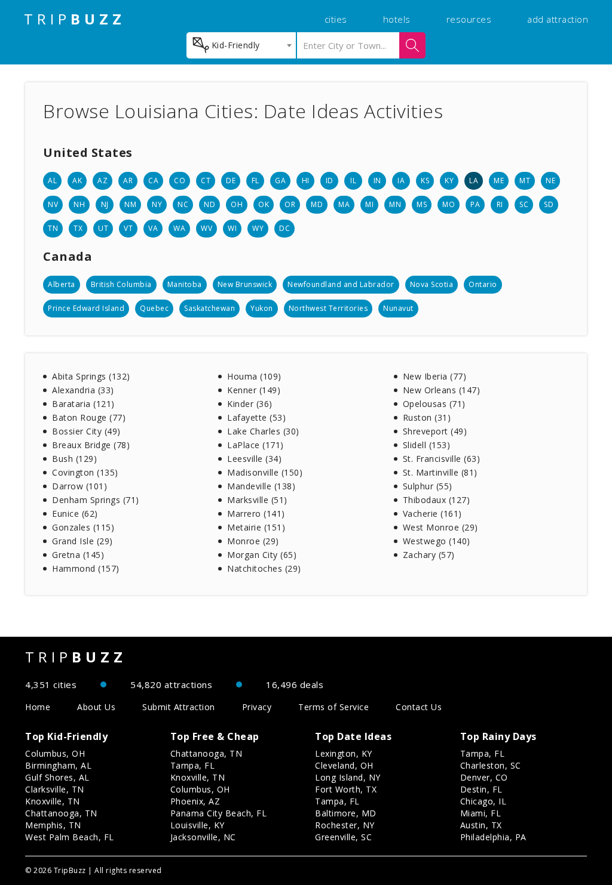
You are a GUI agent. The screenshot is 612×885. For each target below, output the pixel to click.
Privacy (257, 707)
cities (336, 19)
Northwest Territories (328, 308)
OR (289, 204)
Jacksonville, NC (203, 837)
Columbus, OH (55, 753)
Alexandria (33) (83, 390)
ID (329, 180)
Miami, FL (480, 813)
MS (422, 204)
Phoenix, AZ (195, 801)
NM (130, 204)
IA (401, 180)
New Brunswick (245, 284)
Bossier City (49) (86, 431)
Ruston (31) (427, 417)
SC (523, 204)
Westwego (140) (436, 541)
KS (425, 180)
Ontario (483, 284)
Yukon (261, 308)
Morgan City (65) (261, 554)
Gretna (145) (78, 554)
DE (230, 180)
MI (369, 204)
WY (258, 228)
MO (448, 204)
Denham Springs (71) (95, 499)
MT (524, 180)
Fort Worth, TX (346, 789)
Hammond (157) (86, 568)
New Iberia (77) (435, 376)
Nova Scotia (432, 284)
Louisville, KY (197, 825)
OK (263, 204)
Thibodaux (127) (436, 499)
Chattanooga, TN (61, 813)
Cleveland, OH (344, 765)
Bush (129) (74, 458)
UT (103, 228)
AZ (102, 180)
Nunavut (398, 308)
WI (232, 228)
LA (473, 180)
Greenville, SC (343, 837)
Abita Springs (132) (91, 376)
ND (209, 204)
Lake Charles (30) (263, 431)
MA (344, 204)
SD (548, 204)
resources (469, 19)
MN (395, 204)
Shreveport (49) (435, 431)
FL (255, 180)
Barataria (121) (83, 403)
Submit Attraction (178, 707)
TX (78, 228)
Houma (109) (254, 376)
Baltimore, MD (346, 813)
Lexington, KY (343, 753)
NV (53, 204)
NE (550, 180)
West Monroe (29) (440, 527)
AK (77, 180)
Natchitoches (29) (264, 568)
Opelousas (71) (434, 403)
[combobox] (241, 45)
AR (128, 180)
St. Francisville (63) (442, 458)
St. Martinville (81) (440, 472)
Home (37, 707)
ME (499, 180)
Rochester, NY (345, 825)
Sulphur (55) (427, 486)
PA (475, 204)
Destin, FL (481, 789)
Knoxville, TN (52, 801)
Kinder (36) (250, 403)
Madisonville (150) (264, 472)
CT (205, 180)
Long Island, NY (348, 777)
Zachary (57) (429, 554)
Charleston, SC (490, 765)
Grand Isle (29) (82, 541)
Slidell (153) (427, 445)
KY (449, 180)
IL (353, 180)
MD (317, 204)
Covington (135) (85, 472)
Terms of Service (333, 707)
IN (377, 180)
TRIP (75, 19)
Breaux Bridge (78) (91, 445)
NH (79, 204)
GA (280, 180)
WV (206, 228)
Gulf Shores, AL (57, 777)
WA (179, 228)
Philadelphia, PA (493, 837)
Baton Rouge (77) (89, 417)
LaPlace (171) (255, 445)
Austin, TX (481, 825)
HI (306, 180)
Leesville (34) (254, 458)
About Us (96, 707)
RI (500, 204)
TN (53, 228)
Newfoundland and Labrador (340, 284)
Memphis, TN (53, 825)
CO (179, 180)
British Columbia (121, 284)
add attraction (557, 19)
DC (284, 228)
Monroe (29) (253, 541)
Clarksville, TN (54, 789)
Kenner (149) (253, 390)
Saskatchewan (209, 308)
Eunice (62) (75, 513)
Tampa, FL (192, 765)
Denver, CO (484, 777)
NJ (105, 204)
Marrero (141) (256, 513)
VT (128, 228)
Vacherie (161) (432, 513)
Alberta (61, 284)
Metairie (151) (256, 527)
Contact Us (419, 707)
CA (153, 180)
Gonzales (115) (83, 527)
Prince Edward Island (86, 308)
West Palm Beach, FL (69, 837)
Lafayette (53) (256, 417)
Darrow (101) (79, 486)
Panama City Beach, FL (218, 813)
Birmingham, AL (58, 765)
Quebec (154, 308)
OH (237, 204)
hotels (397, 19)
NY (157, 204)
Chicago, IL (483, 801)
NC (183, 204)
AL (52, 180)
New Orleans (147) (442, 390)
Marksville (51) (257, 499)
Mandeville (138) (261, 486)
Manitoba (184, 284)
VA (153, 228)
